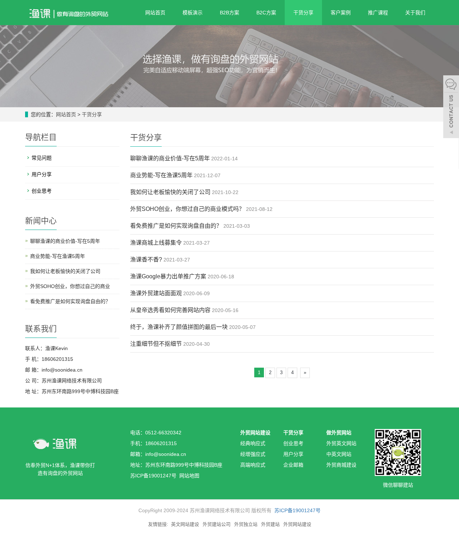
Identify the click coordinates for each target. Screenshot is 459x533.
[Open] (451, 107)
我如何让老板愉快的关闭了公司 (170, 192)
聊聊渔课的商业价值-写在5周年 (170, 158)
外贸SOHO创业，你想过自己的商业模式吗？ (187, 209)
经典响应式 (252, 443)
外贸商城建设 (341, 465)
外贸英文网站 (341, 443)
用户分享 (42, 174)
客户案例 (341, 12)
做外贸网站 (338, 432)
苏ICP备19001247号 (297, 510)
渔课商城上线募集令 (156, 243)
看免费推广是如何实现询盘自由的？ (176, 226)
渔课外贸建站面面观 (156, 293)
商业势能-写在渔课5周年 (161, 175)
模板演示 (193, 12)
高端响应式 (252, 465)
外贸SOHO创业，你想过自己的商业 (70, 286)
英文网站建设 (185, 524)
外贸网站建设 (255, 432)
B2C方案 (266, 12)
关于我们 (415, 12)
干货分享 (303, 12)
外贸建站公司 (217, 524)
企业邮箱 (293, 465)
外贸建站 (270, 524)
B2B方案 (229, 12)
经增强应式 (252, 454)
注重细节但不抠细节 (156, 344)
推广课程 (378, 12)
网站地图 (189, 475)
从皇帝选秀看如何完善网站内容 (170, 310)
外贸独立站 (245, 524)
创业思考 (42, 191)
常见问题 (42, 158)
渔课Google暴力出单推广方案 (168, 276)
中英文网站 (338, 454)
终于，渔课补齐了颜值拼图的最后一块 (179, 327)
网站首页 (155, 12)
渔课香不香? (146, 259)
